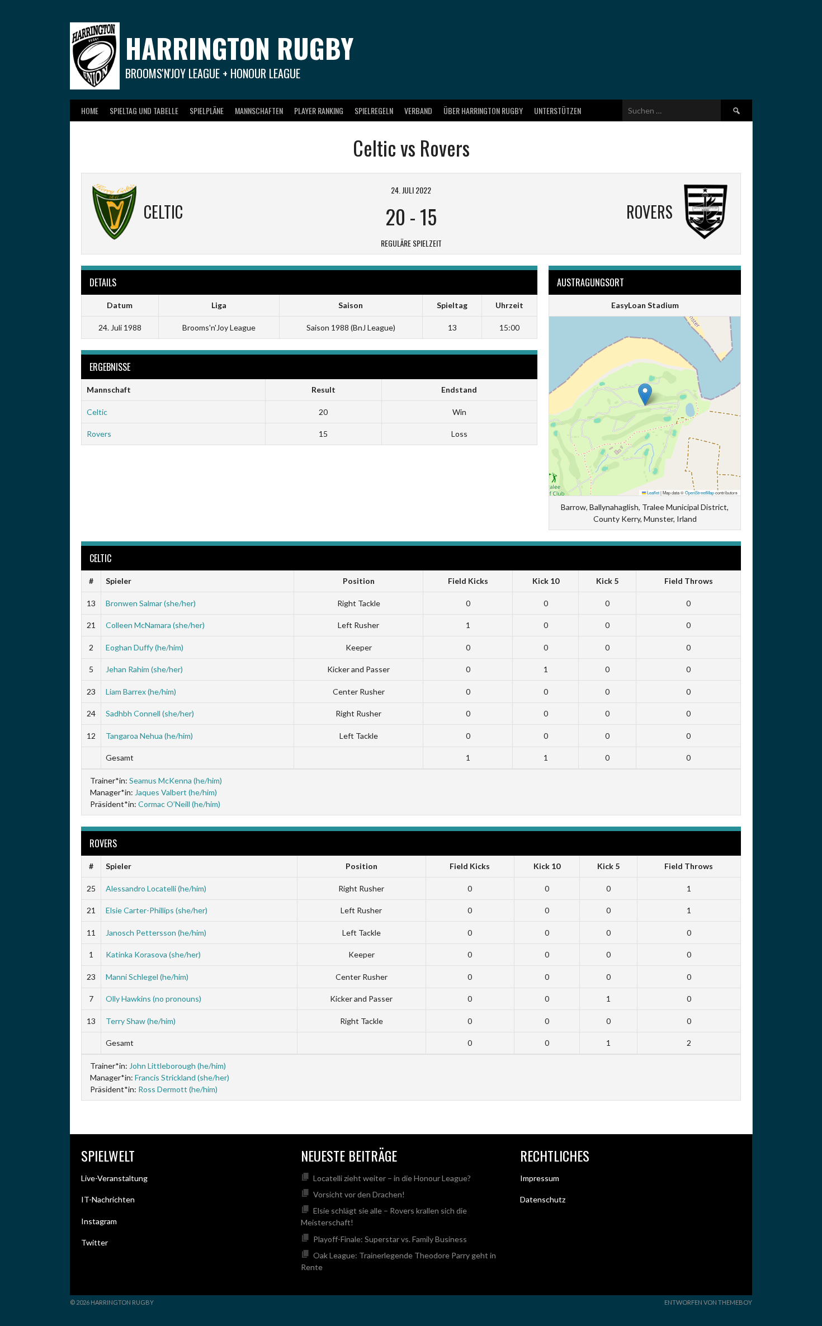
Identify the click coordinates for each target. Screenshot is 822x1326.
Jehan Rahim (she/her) (144, 669)
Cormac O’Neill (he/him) (179, 804)
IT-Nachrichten (108, 1199)
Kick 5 (607, 581)
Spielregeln (374, 110)
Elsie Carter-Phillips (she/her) (156, 910)
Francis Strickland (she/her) (182, 1077)
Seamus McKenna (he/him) (175, 780)
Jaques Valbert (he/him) (176, 792)
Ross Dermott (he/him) (178, 1089)
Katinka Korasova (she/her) (153, 954)
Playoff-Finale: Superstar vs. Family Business (390, 1239)
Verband (418, 110)
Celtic (97, 412)
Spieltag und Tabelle (144, 110)
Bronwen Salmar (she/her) (151, 603)
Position (359, 581)
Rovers (99, 433)
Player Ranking (318, 110)
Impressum (539, 1178)
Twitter (94, 1242)
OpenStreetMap (699, 492)
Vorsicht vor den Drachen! (359, 1194)
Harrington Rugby (239, 48)
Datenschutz (542, 1199)
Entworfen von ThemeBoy (708, 1302)
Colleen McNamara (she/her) (155, 625)
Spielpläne (207, 110)
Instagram (99, 1221)
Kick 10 (545, 581)
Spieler (118, 581)
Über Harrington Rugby (483, 110)
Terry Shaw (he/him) (141, 1021)
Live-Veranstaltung (114, 1178)
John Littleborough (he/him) (177, 1065)
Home (89, 110)
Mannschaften (259, 110)
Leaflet (652, 492)
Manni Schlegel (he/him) (147, 976)
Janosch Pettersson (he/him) (156, 932)
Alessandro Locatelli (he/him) (156, 888)
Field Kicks (468, 581)
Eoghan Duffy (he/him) (144, 647)
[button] (645, 394)
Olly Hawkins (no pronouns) (153, 998)
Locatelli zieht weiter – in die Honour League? (392, 1178)
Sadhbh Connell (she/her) (150, 713)
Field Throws (688, 581)
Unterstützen (557, 110)
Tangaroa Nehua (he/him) (149, 735)
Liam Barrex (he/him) (141, 691)
